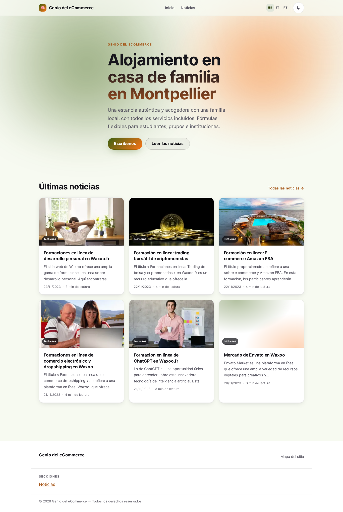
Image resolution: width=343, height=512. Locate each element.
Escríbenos (125, 143)
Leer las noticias (168, 143)
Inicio (170, 8)
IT (277, 7)
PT (285, 7)
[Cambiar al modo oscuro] (298, 7)
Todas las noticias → (286, 188)
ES (270, 7)
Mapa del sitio (292, 456)
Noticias (188, 8)
